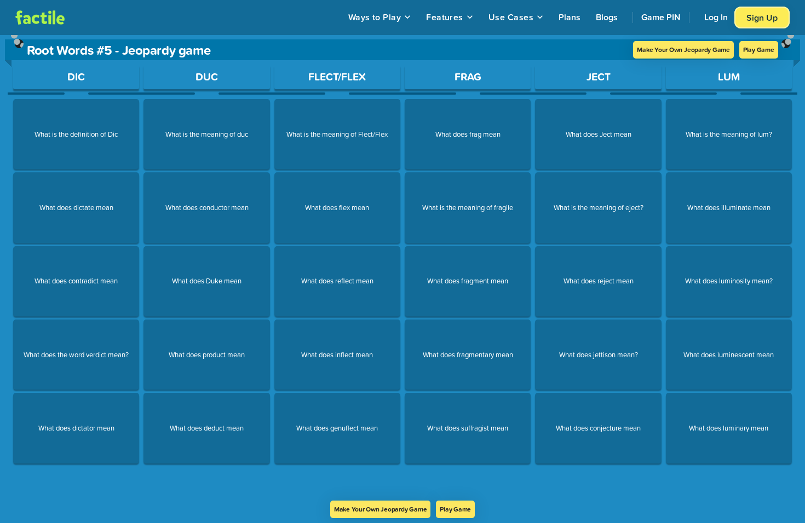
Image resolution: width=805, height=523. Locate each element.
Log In (716, 17)
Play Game (758, 49)
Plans (569, 17)
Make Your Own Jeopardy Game (683, 49)
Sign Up (762, 17)
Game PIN (661, 17)
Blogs (607, 17)
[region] (402, 268)
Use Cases (510, 17)
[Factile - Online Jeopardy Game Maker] (40, 17)
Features (444, 17)
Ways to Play (374, 17)
